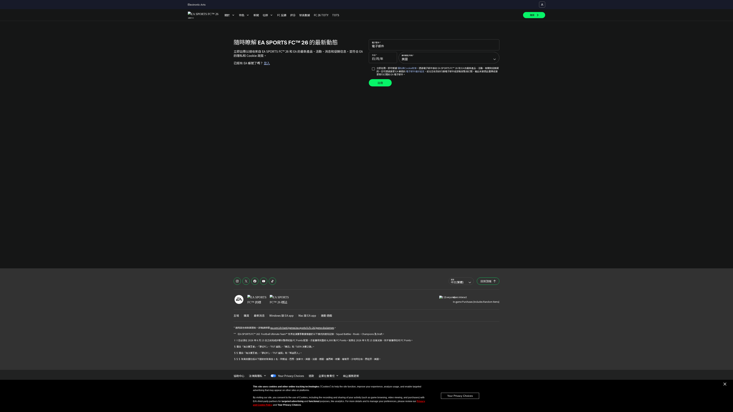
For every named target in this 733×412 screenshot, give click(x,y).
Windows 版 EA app (281, 315)
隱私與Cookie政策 (407, 68)
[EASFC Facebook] (254, 281)
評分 (292, 15)
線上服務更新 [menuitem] (351, 375)
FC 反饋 (281, 15)
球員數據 (304, 15)
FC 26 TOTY (321, 15)
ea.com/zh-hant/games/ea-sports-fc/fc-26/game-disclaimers (302, 327)
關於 (227, 15)
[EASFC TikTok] (272, 281)
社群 (265, 15)
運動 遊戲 (326, 315)
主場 (236, 315)
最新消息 (259, 315)
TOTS (335, 15)
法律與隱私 (255, 375)
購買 (246, 315)
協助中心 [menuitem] (239, 375)
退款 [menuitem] (311, 375)
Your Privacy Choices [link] (291, 375)
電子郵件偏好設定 (415, 71)
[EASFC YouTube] (263, 281)
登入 (267, 63)
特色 (241, 15)
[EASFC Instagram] (237, 281)
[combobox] (449, 57)
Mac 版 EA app (307, 315)
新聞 (256, 15)
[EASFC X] (246, 281)
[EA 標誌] (239, 299)
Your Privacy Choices (460, 395)
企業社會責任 (327, 375)
